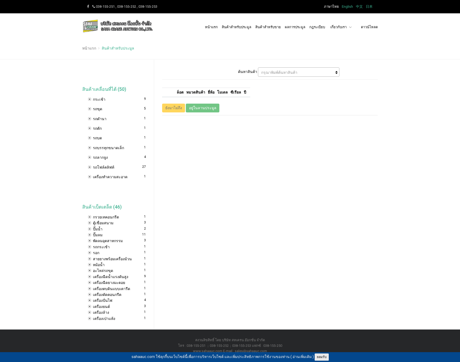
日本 (369, 7)
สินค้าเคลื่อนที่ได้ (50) (104, 89)
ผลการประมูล (295, 27)
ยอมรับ (322, 357)
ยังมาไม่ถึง (173, 108)
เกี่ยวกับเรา (338, 27)
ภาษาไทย (331, 7)
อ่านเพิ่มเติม (302, 357)
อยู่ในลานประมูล (202, 108)
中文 (359, 7)
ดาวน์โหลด (369, 27)
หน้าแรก (211, 27)
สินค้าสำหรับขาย (268, 27)
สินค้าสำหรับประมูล (236, 27)
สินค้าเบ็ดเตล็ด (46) (102, 207)
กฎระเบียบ (317, 27)
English (347, 7)
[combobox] (298, 72)
